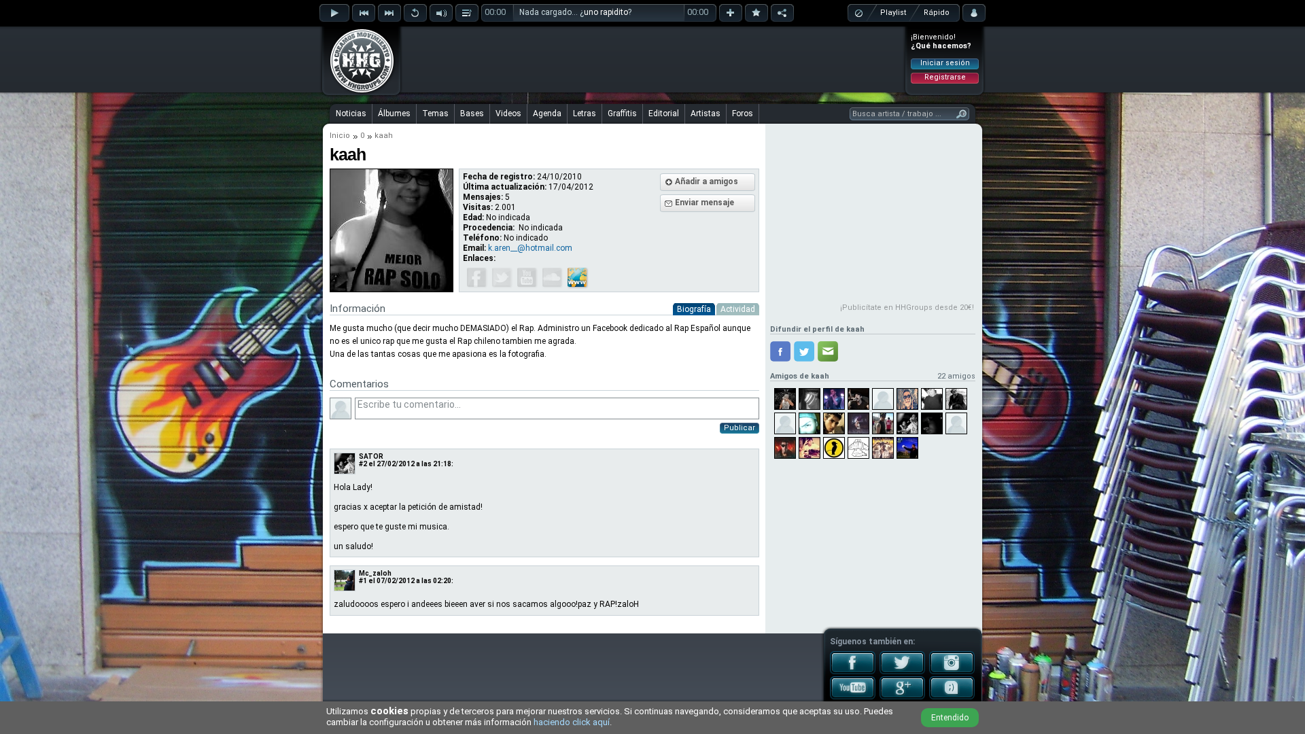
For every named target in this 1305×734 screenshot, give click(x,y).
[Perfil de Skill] (883, 423)
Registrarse (945, 77)
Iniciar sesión (945, 62)
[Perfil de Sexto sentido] (809, 423)
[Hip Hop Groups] (357, 92)
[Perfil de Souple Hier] (809, 399)
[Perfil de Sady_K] (858, 423)
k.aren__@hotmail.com (530, 248)
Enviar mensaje (704, 202)
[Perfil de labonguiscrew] (858, 448)
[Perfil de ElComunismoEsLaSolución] (956, 399)
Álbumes (394, 113)
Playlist (893, 12)
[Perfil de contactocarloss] (907, 448)
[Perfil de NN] (932, 423)
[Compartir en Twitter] (804, 351)
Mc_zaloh (375, 573)
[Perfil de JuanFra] (834, 399)
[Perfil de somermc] (883, 399)
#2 (363, 464)
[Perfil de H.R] (956, 423)
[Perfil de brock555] (809, 448)
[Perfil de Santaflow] (785, 448)
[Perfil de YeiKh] (834, 448)
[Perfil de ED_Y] (785, 399)
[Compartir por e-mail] (828, 351)
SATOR (371, 456)
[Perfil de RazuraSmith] (932, 399)
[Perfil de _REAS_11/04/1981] (858, 399)
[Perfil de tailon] (883, 448)
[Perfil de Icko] (785, 423)
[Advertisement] (653, 59)
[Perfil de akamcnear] (834, 423)
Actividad (737, 309)
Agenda (547, 113)
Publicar (739, 427)
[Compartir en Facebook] (780, 351)
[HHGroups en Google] (902, 696)
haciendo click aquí (572, 722)
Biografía (694, 309)
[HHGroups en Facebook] (852, 671)
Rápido (937, 12)
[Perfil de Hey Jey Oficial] (907, 399)
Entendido (950, 717)
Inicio (340, 135)
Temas (435, 113)
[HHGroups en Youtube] (852, 696)
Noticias (351, 113)
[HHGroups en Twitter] (902, 671)
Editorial (663, 113)
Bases (472, 113)
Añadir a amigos (706, 181)
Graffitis (622, 113)
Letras (584, 113)
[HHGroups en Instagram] (952, 671)
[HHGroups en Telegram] (952, 696)
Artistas (705, 113)
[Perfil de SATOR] (907, 423)
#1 (363, 580)
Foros (742, 113)
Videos (508, 113)
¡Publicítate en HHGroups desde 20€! (907, 307)
